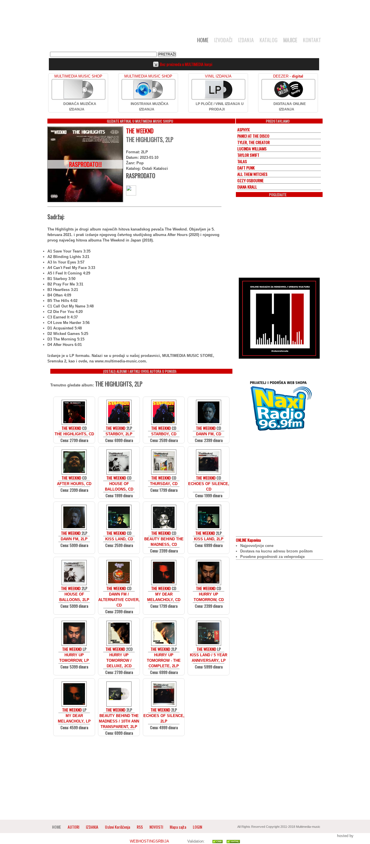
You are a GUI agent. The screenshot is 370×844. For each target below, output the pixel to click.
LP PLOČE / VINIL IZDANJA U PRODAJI (220, 106)
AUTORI (73, 827)
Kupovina (248, 540)
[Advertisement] (185, 15)
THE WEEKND (139, 130)
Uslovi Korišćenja (118, 827)
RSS (140, 827)
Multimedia (106, 41)
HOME (202, 40)
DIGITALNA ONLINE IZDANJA (289, 106)
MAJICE (290, 40)
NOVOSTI (156, 827)
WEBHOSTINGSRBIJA (149, 841)
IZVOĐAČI (223, 40)
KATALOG (269, 40)
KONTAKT (312, 40)
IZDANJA (246, 40)
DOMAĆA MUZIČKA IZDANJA (79, 106)
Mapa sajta (178, 827)
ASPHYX (243, 129)
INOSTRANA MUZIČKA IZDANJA (150, 106)
